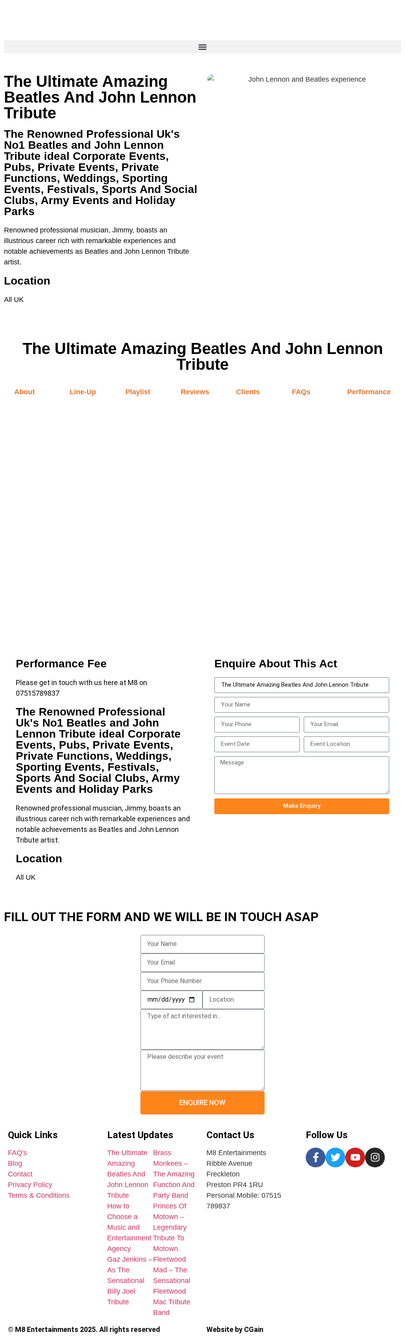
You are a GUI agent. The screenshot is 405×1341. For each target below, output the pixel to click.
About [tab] (24, 392)
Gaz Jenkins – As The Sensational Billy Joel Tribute (129, 1280)
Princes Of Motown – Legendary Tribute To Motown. (170, 1227)
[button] (202, 46)
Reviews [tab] (195, 392)
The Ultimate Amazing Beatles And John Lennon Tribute (127, 1174)
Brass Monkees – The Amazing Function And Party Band (174, 1174)
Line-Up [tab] (83, 392)
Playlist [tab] (137, 392)
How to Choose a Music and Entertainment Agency (129, 1227)
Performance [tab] (369, 392)
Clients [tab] (248, 392)
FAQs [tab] (301, 392)
